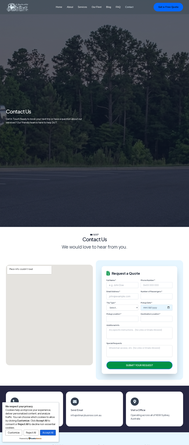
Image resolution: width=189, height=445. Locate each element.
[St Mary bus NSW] (17, 7)
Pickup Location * (113, 314)
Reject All (31, 432)
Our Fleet (96, 7)
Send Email (77, 410)
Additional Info (112, 325)
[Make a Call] (15, 402)
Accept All (48, 432)
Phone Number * (148, 280)
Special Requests (114, 343)
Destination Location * (150, 314)
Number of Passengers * (151, 291)
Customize (14, 432)
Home (59, 7)
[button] (168, 7)
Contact (129, 7)
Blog (108, 7)
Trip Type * (111, 303)
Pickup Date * (146, 303)
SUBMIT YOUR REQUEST (139, 365)
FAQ (118, 7)
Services (82, 7)
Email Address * (113, 291)
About (70, 7)
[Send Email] (75, 402)
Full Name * (111, 280)
